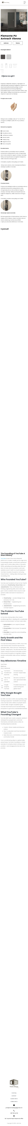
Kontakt (14, 1096)
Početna (14, 1093)
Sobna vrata (14, 1101)
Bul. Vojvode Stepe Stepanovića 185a (14, 1118)
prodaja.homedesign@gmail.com (14, 1107)
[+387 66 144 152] (14, 1110)
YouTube (3, 558)
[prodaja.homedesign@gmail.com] (14, 1105)
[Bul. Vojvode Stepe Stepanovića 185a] (14, 1116)
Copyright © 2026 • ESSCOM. (14, 1123)
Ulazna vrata (14, 1098)
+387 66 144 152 (14, 1113)
